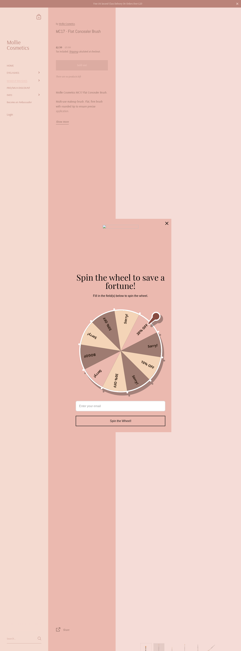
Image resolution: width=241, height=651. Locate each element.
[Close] (166, 223)
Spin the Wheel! (120, 421)
